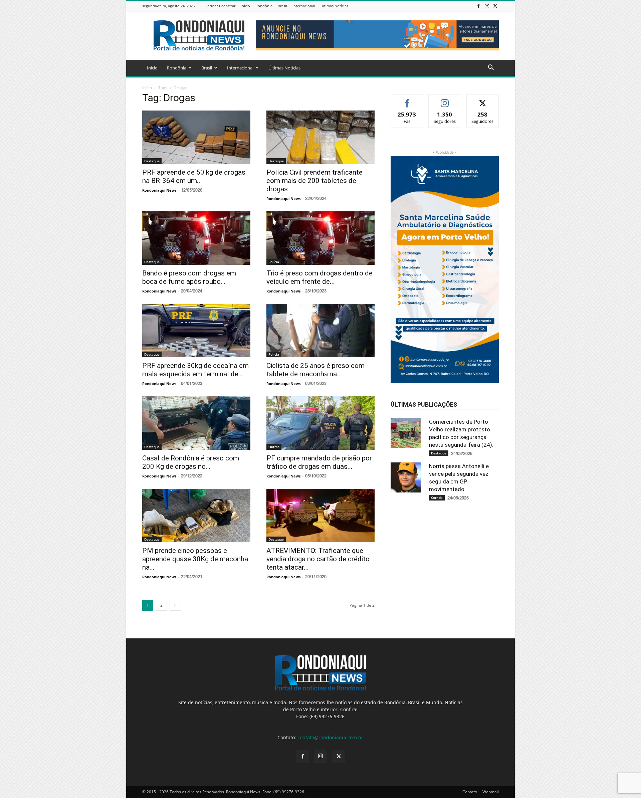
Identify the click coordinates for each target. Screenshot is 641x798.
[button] (491, 68)
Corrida (437, 497)
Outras (273, 446)
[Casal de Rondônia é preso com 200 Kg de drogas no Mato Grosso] (196, 423)
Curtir (407, 99)
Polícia (273, 261)
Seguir (444, 99)
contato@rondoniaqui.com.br (330, 737)
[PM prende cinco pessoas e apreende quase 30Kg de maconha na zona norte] (196, 515)
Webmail (490, 792)
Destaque (152, 161)
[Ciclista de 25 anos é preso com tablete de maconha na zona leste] (320, 330)
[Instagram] (486, 5)
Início (245, 5)
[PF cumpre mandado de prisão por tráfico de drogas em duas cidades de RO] (320, 423)
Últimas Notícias (334, 5)
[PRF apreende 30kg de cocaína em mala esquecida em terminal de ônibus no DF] (196, 330)
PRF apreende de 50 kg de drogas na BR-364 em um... (193, 176)
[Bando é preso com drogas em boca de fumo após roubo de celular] (196, 238)
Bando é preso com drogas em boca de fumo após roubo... (189, 277)
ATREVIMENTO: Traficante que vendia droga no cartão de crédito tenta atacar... (318, 559)
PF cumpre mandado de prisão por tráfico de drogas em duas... (319, 462)
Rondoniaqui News (159, 190)
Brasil (282, 5)
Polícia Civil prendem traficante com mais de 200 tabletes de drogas (314, 180)
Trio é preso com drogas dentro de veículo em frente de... (319, 277)
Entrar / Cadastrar (220, 5)
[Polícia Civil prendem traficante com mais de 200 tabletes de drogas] (320, 137)
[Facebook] (478, 5)
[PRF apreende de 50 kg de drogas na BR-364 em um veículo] (196, 137)
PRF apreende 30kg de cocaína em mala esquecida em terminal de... (195, 370)
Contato (469, 792)
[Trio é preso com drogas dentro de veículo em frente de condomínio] (320, 238)
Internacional (303, 5)
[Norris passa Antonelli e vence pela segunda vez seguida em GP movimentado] (407, 477)
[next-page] (175, 605)
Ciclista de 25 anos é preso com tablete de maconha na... (315, 370)
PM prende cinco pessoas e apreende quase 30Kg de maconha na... (195, 559)
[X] (495, 5)
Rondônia (263, 5)
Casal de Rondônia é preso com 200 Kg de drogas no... (190, 462)
